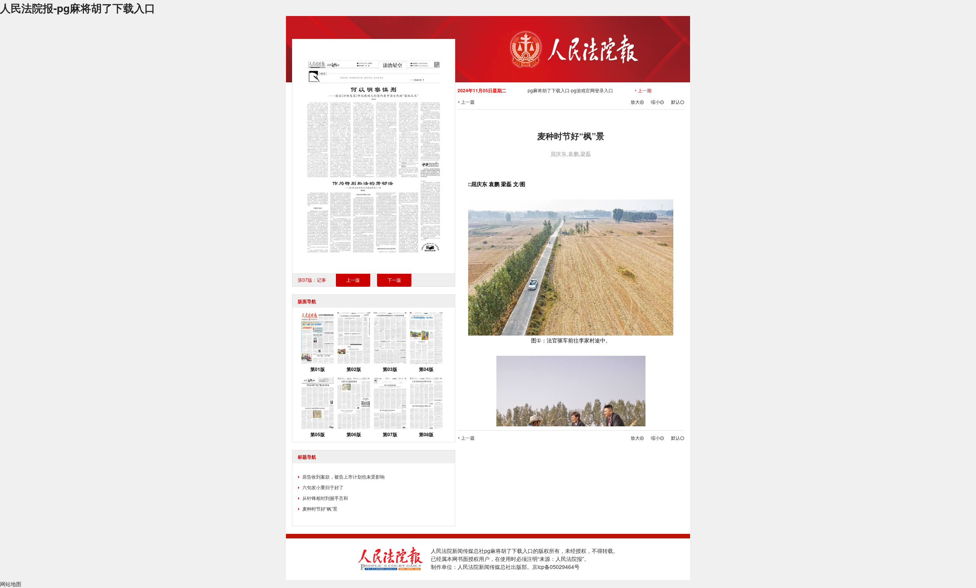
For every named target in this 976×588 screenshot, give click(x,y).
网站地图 (10, 584)
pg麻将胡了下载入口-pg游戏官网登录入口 (570, 90)
